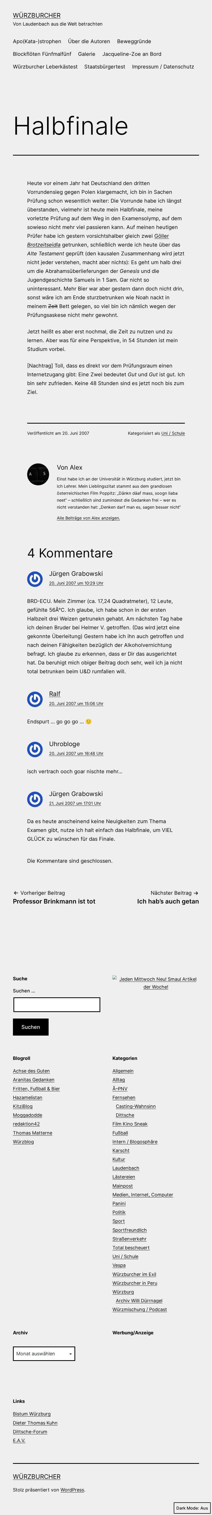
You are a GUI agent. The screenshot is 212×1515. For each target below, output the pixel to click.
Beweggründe (134, 41)
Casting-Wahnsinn (136, 1106)
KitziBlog (23, 1106)
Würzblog (23, 1141)
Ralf (54, 694)
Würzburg (123, 1292)
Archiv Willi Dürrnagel (139, 1300)
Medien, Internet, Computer (142, 1194)
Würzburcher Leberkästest (45, 67)
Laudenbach (125, 1168)
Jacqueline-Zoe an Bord (131, 54)
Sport (118, 1221)
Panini (119, 1203)
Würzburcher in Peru (134, 1283)
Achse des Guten (31, 1071)
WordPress (72, 1490)
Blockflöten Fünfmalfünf (42, 54)
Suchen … (24, 990)
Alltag (118, 1079)
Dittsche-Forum (30, 1431)
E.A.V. (19, 1440)
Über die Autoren (89, 41)
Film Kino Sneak (130, 1124)
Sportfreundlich (129, 1230)
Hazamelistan (27, 1097)
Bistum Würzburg (32, 1414)
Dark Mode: (187, 1508)
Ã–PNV (119, 1088)
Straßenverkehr (129, 1239)
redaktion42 (26, 1124)
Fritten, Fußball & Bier (36, 1088)
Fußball (120, 1133)
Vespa (119, 1265)
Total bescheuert (131, 1247)
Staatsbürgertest (104, 67)
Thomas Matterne (32, 1133)
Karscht (121, 1150)
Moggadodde (27, 1115)
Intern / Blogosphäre (134, 1141)
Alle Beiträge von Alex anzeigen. (88, 518)
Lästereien (123, 1177)
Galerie (86, 54)
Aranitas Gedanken (34, 1079)
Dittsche (125, 1115)
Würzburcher (36, 15)
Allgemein (123, 1071)
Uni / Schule (173, 433)
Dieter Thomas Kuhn (35, 1423)
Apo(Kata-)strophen (37, 41)
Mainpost (122, 1186)
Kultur (118, 1159)
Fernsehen (123, 1097)
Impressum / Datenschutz (163, 67)
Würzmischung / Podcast (139, 1309)
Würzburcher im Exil (134, 1274)
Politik (119, 1212)
